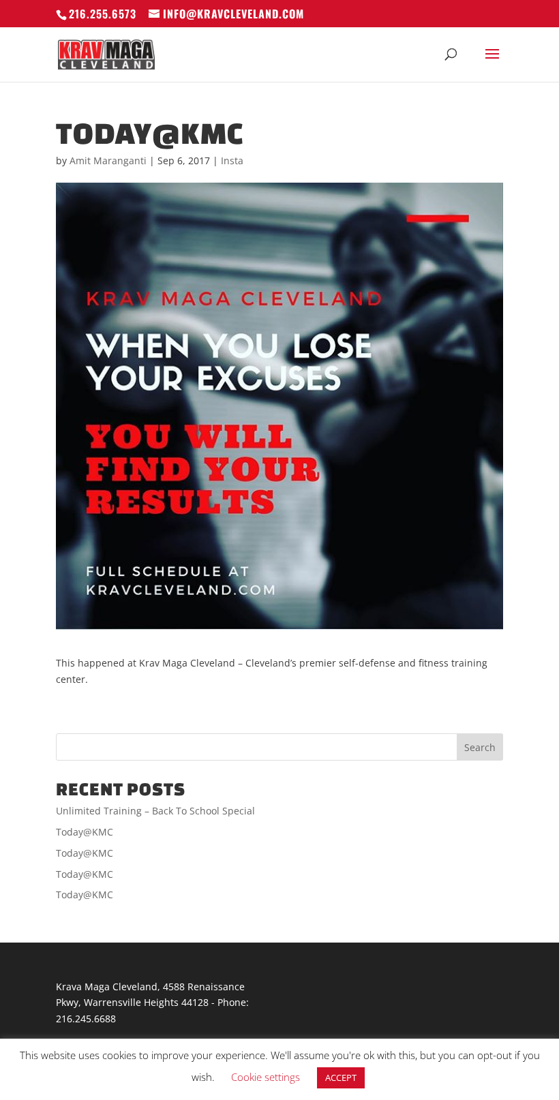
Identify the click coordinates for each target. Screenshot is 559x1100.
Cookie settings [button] (265, 1077)
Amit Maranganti (108, 160)
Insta (232, 160)
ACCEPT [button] (341, 1077)
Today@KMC (84, 831)
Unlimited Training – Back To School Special (155, 810)
